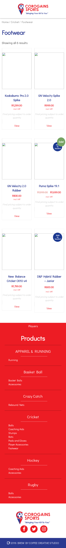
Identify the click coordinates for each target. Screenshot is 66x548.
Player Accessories (18, 444)
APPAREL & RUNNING (33, 351)
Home (5, 22)
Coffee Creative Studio (44, 543)
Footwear (13, 448)
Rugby (33, 484)
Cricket (15, 22)
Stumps (12, 433)
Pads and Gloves (17, 440)
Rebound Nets (16, 405)
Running (13, 360)
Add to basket (58, 146)
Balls (11, 425)
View (16, 125)
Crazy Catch (33, 396)
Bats (10, 437)
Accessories (14, 384)
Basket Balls (15, 380)
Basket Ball (33, 371)
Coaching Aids (16, 429)
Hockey (33, 460)
